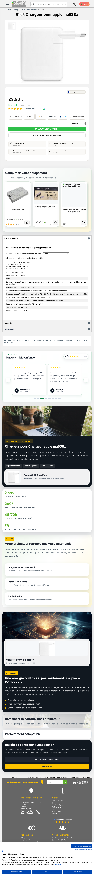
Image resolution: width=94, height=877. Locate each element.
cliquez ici (57, 864)
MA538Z (69, 340)
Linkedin (57, 813)
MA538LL (60, 340)
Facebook (57, 811)
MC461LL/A (8, 342)
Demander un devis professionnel (47, 135)
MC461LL (85, 340)
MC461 (77, 340)
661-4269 (17, 340)
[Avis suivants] (85, 380)
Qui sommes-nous (58, 803)
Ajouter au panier (48, 129)
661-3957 (8, 340)
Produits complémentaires (47, 760)
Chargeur (16, 10)
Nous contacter (57, 801)
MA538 (52, 340)
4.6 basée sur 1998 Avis (32, 109)
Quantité (74, 123)
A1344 (45, 340)
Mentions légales (58, 805)
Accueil (8, 10)
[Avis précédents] (8, 380)
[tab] (35, 398)
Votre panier (25, 838)
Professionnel (56, 807)
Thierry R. (27, 390)
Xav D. (61, 390)
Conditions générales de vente (62, 838)
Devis (54, 809)
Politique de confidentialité (83, 850)
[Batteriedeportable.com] (19, 6)
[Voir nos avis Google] (74, 356)
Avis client (47, 766)
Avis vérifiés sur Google (64, 819)
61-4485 (25, 340)
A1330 (39, 340)
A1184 (32, 340)
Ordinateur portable (29, 10)
